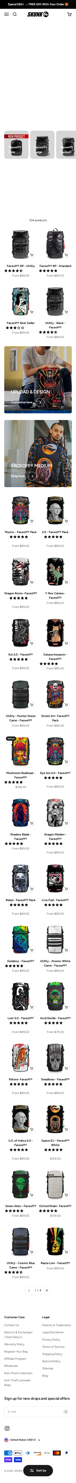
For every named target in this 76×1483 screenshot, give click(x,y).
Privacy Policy (51, 1339)
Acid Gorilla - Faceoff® (55, 1018)
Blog (45, 1376)
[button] (13, 271)
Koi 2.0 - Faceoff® (20, 654)
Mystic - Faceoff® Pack (21, 532)
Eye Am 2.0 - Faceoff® (55, 773)
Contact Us (11, 1325)
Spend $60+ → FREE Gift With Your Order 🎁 (38, 4)
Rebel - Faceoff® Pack (21, 900)
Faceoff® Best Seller (21, 323)
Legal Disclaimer (53, 1332)
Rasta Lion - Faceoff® (55, 1263)
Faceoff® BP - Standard (55, 266)
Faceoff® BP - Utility (21, 266)
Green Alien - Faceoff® (20, 1206)
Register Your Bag (16, 1351)
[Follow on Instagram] (7, 1428)
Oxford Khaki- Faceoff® (55, 1206)
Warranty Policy (14, 1344)
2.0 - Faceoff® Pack (55, 532)
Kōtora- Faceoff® (21, 1079)
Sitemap (47, 1368)
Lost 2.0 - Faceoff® (21, 1018)
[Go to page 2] (46, 1290)
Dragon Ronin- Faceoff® (20, 593)
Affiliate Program (15, 1359)
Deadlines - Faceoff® (55, 1079)
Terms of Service (53, 1347)
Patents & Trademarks (56, 1325)
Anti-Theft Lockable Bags (17, 1383)
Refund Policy (51, 1361)
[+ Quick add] (31, 255)
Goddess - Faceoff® (20, 961)
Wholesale (11, 1366)
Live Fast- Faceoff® (55, 900)
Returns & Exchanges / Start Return (18, 1335)
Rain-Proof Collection (18, 1373)
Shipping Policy (52, 1354)
